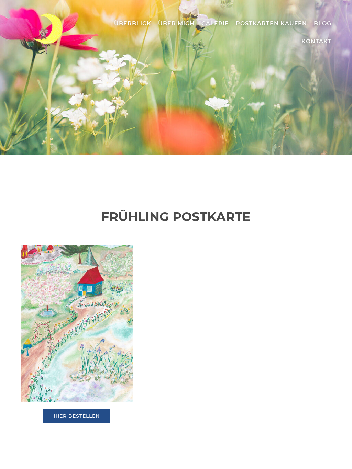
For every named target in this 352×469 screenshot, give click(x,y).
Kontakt (316, 41)
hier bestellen (77, 416)
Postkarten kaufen (271, 23)
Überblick (132, 23)
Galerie (215, 23)
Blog (322, 23)
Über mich (176, 23)
